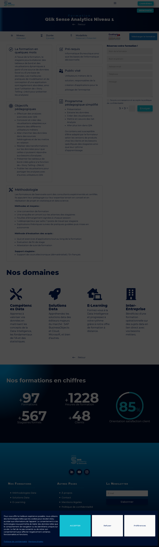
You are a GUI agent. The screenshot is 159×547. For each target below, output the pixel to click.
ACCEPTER (75, 525)
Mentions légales (35, 541)
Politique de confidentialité (15, 541)
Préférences (140, 525)
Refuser (107, 525)
